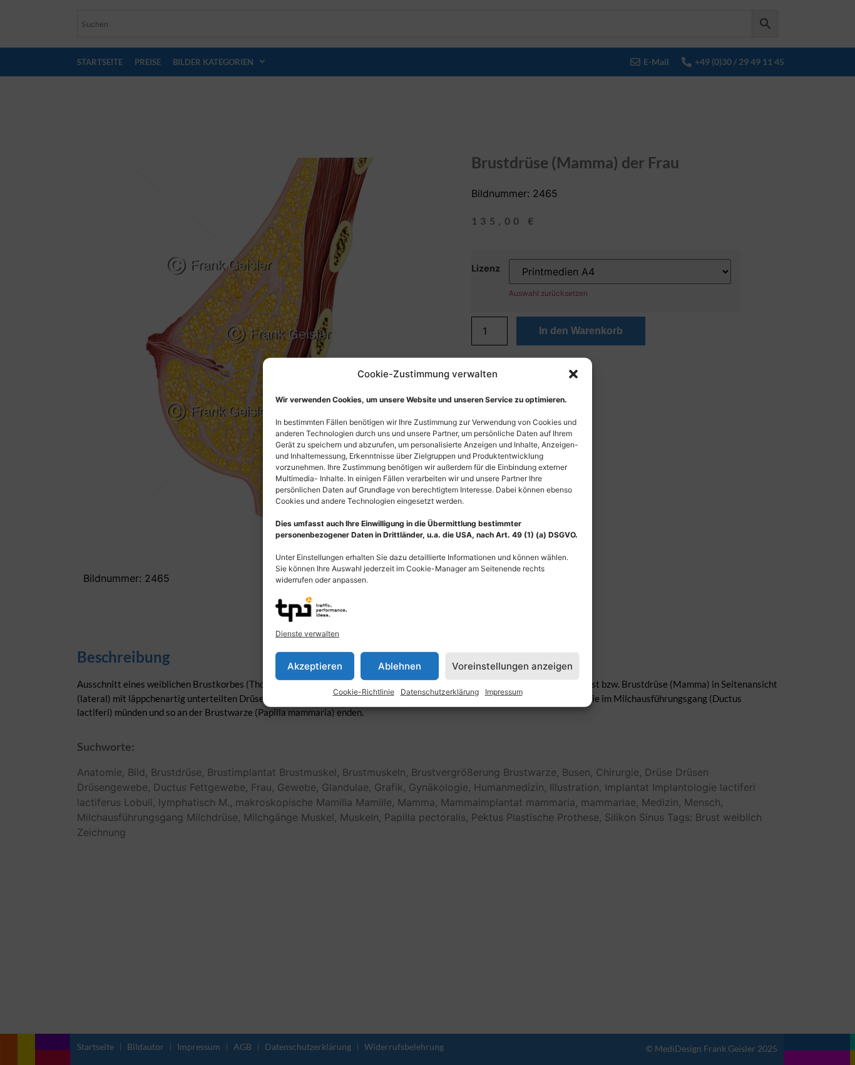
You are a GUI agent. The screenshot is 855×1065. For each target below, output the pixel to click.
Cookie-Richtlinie (363, 691)
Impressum (504, 691)
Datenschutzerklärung (440, 691)
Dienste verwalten (307, 633)
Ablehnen (399, 666)
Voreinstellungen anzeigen (512, 666)
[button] (573, 374)
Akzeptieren (314, 666)
